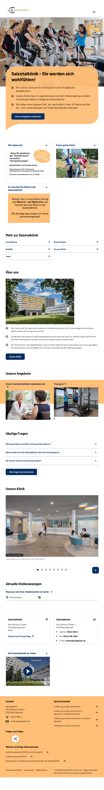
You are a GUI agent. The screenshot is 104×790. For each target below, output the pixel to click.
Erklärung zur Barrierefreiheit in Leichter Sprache (72, 719)
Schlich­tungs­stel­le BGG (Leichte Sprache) (24, 752)
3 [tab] (46, 569)
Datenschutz (41, 770)
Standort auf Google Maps (19, 636)
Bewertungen (60, 242)
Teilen (15, 739)
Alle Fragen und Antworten (21, 472)
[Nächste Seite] (95, 570)
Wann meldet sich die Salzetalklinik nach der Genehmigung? (32, 452)
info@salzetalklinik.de (20, 721)
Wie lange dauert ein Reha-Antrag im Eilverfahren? (28, 444)
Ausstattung (11, 242)
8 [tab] (66, 569)
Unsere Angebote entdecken (28, 116)
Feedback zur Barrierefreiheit (67, 725)
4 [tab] (50, 569)
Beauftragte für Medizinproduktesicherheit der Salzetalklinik (33, 761)
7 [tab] (62, 569)
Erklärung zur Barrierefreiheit (67, 706)
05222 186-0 (16, 717)
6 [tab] (58, 569)
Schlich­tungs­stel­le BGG (16, 756)
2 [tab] (54, 418)
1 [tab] (50, 418)
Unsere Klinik (60, 249)
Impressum (29, 770)
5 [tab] (54, 569)
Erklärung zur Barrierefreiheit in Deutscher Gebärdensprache (68, 712)
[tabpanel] (28, 402)
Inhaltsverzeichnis (14, 770)
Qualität (9, 249)
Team (8, 256)
